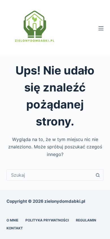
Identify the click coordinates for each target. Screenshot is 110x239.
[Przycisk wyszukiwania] (98, 175)
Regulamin (86, 220)
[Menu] (101, 28)
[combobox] (49, 175)
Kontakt (14, 228)
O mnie (12, 220)
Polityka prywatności (47, 220)
